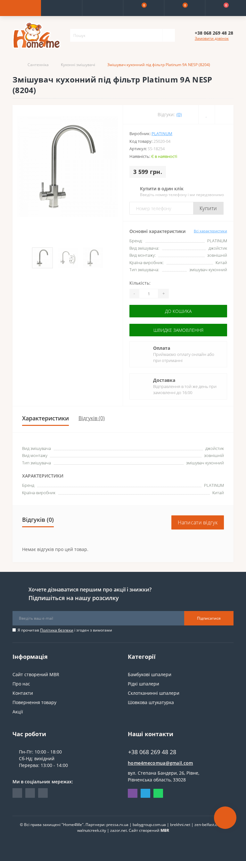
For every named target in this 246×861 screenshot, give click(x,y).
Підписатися (209, 618)
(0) (179, 114)
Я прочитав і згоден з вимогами (65, 630)
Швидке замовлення (178, 330)
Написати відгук (198, 522)
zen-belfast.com (208, 824)
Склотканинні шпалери (153, 693)
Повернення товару (34, 702)
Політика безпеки (56, 630)
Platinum (162, 133)
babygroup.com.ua (149, 824)
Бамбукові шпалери (149, 674)
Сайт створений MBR (35, 674)
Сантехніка (38, 64)
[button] (102, 8)
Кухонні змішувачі (78, 64)
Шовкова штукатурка (151, 702)
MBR (164, 830)
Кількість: (140, 283)
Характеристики (45, 418)
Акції (17, 712)
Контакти (22, 693)
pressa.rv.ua (117, 824)
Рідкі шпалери (143, 684)
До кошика (178, 311)
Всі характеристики (210, 230)
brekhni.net (180, 824)
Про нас (21, 684)
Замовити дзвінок (212, 38)
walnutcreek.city (91, 830)
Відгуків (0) (91, 418)
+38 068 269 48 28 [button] (152, 752)
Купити (208, 208)
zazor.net (118, 830)
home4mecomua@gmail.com (160, 763)
